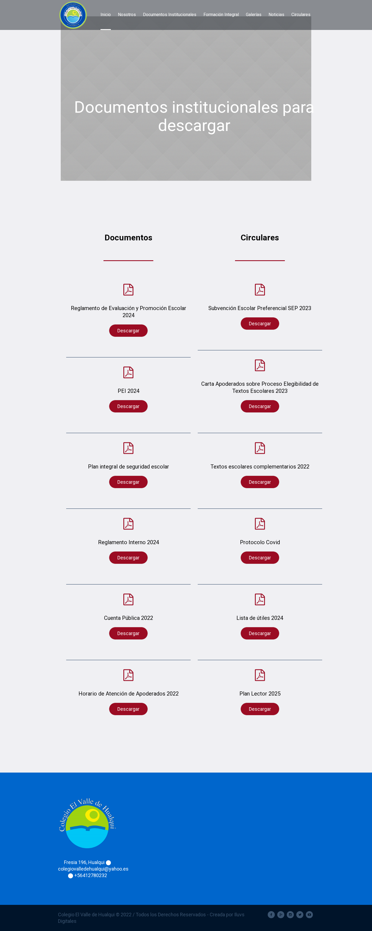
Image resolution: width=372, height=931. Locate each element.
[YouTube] (309, 914)
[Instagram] (290, 914)
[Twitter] (299, 914)
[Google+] (280, 914)
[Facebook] (271, 914)
